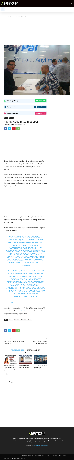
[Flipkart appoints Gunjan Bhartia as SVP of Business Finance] (40, 359)
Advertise (30, 455)
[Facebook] (66, 3)
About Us (24, 455)
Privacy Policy (54, 455)
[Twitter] (72, 3)
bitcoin (10, 319)
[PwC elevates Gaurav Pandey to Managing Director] (25, 359)
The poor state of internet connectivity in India (39, 342)
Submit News (45, 455)
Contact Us (38, 455)
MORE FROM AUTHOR (33, 350)
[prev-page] (5, 374)
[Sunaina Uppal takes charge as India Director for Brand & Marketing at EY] (10, 359)
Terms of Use (62, 455)
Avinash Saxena (9, 124)
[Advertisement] (37, 31)
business (16, 319)
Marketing (11, 117)
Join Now (41, 101)
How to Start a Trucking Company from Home (14, 342)
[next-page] (7, 374)
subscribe (23, 311)
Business (10, 17)
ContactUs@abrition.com (40, 445)
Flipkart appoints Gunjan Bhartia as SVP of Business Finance (40, 367)
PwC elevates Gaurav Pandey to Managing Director (24, 367)
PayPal (29, 319)
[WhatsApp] (18, 128)
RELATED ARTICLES (17, 350)
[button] (3, 9)
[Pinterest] (69, 3)
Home (5, 17)
